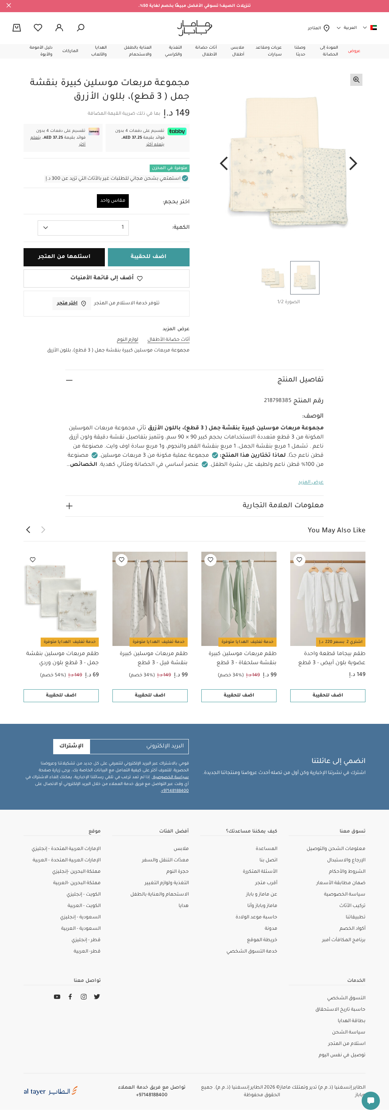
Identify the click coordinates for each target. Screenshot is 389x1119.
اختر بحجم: (176, 202)
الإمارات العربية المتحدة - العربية (67, 860)
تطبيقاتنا (355, 917)
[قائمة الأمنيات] (299, 560)
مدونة (271, 929)
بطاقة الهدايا (351, 1021)
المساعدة (266, 849)
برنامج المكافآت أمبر (343, 940)
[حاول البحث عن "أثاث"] (80, 28)
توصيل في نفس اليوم (342, 1055)
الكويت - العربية (84, 906)
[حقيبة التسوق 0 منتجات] (16, 28)
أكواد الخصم (352, 929)
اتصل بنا (268, 860)
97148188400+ (175, 791)
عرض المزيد (311, 482)
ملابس (181, 849)
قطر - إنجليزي (86, 940)
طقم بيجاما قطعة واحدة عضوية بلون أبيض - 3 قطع (331, 658)
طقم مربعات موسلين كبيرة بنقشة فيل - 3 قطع (154, 658)
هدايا (184, 906)
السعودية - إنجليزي (80, 917)
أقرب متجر (266, 883)
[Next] (224, 164)
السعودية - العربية (81, 929)
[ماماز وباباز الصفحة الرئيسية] (194, 28)
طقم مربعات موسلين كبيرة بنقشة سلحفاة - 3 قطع (243, 658)
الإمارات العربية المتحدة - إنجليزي (66, 849)
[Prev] (353, 164)
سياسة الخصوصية (170, 777)
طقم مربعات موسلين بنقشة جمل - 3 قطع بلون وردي (62, 658)
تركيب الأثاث (352, 906)
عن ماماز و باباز (261, 894)
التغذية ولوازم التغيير (167, 883)
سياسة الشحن (348, 1032)
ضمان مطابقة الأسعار (340, 883)
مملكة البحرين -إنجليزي (76, 872)
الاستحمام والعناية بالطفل (159, 894)
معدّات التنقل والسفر (165, 860)
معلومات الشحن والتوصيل (336, 849)
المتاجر (315, 28)
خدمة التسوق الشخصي (251, 951)
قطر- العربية (87, 951)
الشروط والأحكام (347, 872)
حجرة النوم (177, 872)
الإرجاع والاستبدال (346, 860)
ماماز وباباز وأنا (262, 906)
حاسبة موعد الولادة (256, 917)
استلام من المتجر (346, 1044)
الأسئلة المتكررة (260, 872)
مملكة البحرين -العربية (77, 883)
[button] (354, 51)
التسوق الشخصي (346, 998)
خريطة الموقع (262, 940)
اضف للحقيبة (328, 695)
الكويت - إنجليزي (83, 894)
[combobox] (83, 228)
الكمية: (181, 228)
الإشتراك (71, 747)
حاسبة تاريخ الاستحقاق (340, 1010)
